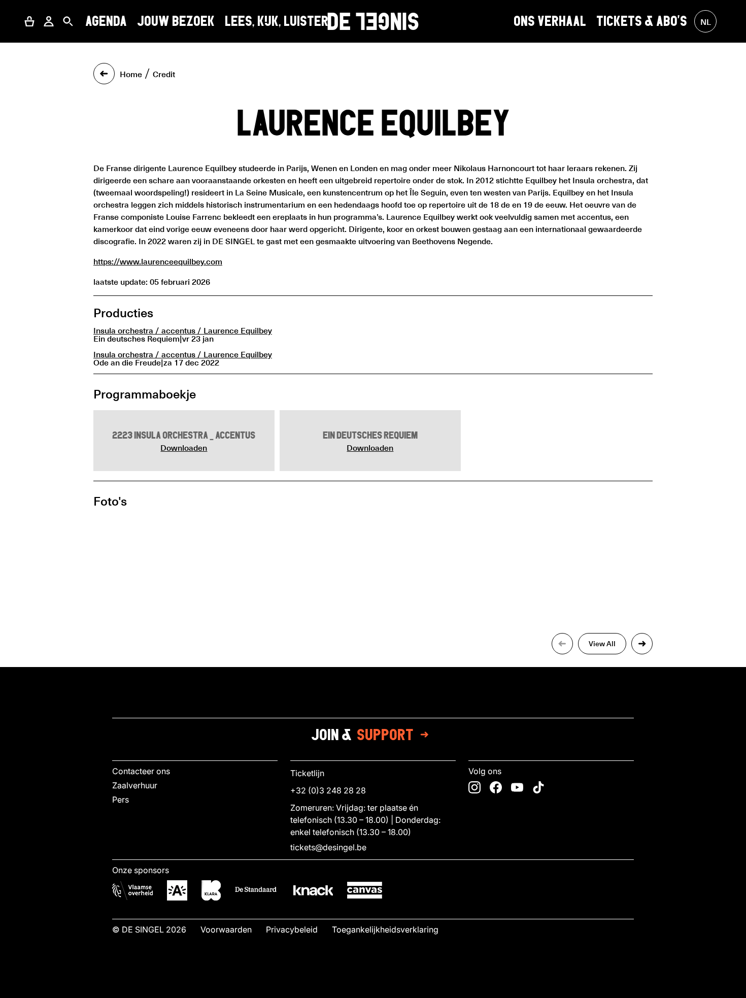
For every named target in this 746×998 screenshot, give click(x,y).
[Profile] (49, 21)
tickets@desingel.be (328, 847)
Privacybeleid (292, 929)
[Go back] (104, 73)
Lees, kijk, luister (276, 21)
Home (131, 74)
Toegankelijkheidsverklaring (385, 929)
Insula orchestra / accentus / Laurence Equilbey (182, 330)
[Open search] (68, 21)
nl (705, 21)
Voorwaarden (226, 929)
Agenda (106, 21)
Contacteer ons (141, 771)
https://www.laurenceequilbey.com (157, 261)
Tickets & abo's (641, 21)
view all (602, 643)
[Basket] (29, 21)
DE (373, 21)
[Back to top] (373, 987)
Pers (120, 799)
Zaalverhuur (134, 785)
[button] (29, 21)
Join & (362, 734)
